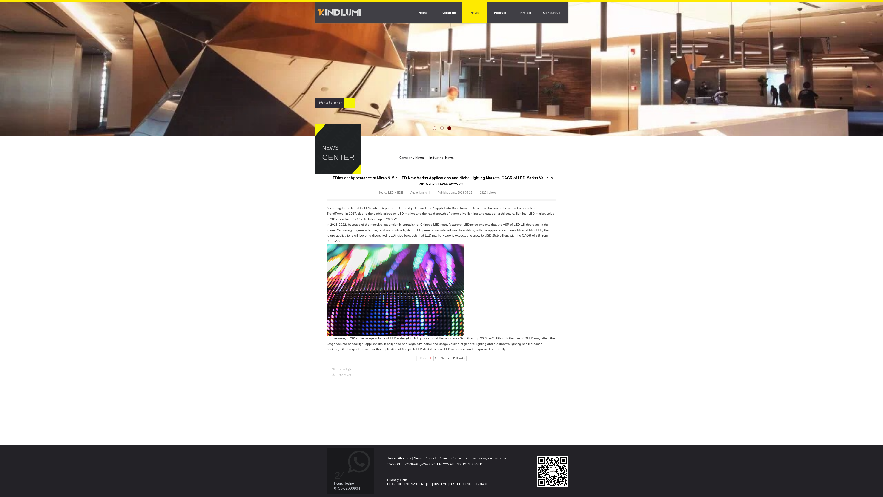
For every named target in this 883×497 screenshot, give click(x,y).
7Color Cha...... (341, 374)
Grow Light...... (341, 369)
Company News (411, 157)
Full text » (459, 358)
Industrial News (441, 157)
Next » (444, 358)
